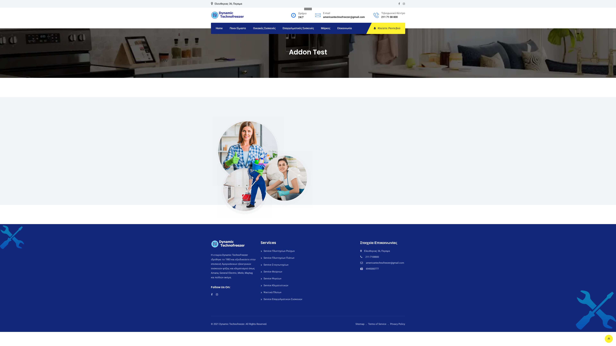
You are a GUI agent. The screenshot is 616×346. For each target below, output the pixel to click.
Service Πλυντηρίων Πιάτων (279, 257)
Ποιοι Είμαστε (238, 28)
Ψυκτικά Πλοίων (272, 292)
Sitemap (359, 324)
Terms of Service (377, 324)
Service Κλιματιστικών (276, 285)
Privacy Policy (397, 324)
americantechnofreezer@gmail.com (344, 17)
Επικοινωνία (344, 28)
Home (219, 28)
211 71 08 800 (389, 17)
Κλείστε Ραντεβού (389, 28)
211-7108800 (372, 256)
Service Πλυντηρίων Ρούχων (279, 251)
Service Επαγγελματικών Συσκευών (283, 299)
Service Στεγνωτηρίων (276, 264)
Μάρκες (325, 28)
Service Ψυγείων (272, 278)
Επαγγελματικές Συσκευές (298, 28)
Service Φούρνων (273, 271)
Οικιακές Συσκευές (264, 28)
